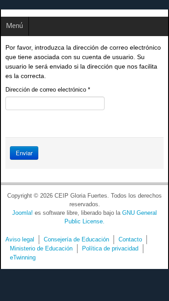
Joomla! (22, 213)
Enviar (24, 152)
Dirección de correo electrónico (47, 89)
